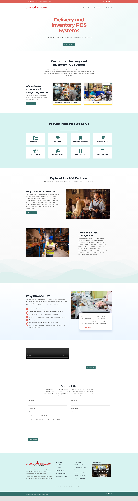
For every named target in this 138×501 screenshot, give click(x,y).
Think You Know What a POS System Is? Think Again (101, 472)
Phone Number (75, 408)
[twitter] (106, 1)
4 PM (47, 419)
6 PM (53, 419)
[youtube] (111, 1)
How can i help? (32, 424)
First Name (31, 400)
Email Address (32, 408)
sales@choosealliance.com (45, 1)
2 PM (42, 419)
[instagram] (109, 1)
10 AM (30, 419)
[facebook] (103, 1)
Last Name (74, 400)
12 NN (36, 419)
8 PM (58, 419)
